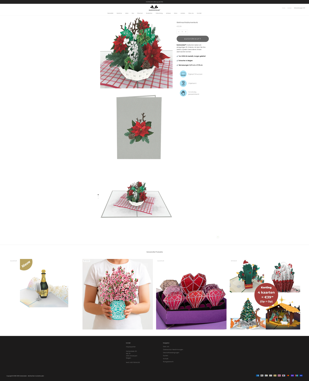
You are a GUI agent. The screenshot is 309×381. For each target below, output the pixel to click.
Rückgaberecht (168, 362)
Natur (175, 13)
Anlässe (168, 13)
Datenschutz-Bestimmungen (173, 350)
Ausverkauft (192, 38)
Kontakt (199, 13)
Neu (133, 13)
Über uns (191, 13)
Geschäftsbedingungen (171, 353)
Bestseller (110, 13)
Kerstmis (119, 13)
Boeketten (149, 13)
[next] (304, 292)
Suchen (289, 8)
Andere (183, 13)
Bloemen (140, 13)
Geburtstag (159, 13)
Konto (283, 8)
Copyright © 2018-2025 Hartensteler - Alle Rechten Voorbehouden (25, 376)
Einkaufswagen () (299, 8)
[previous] (5, 292)
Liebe (126, 13)
